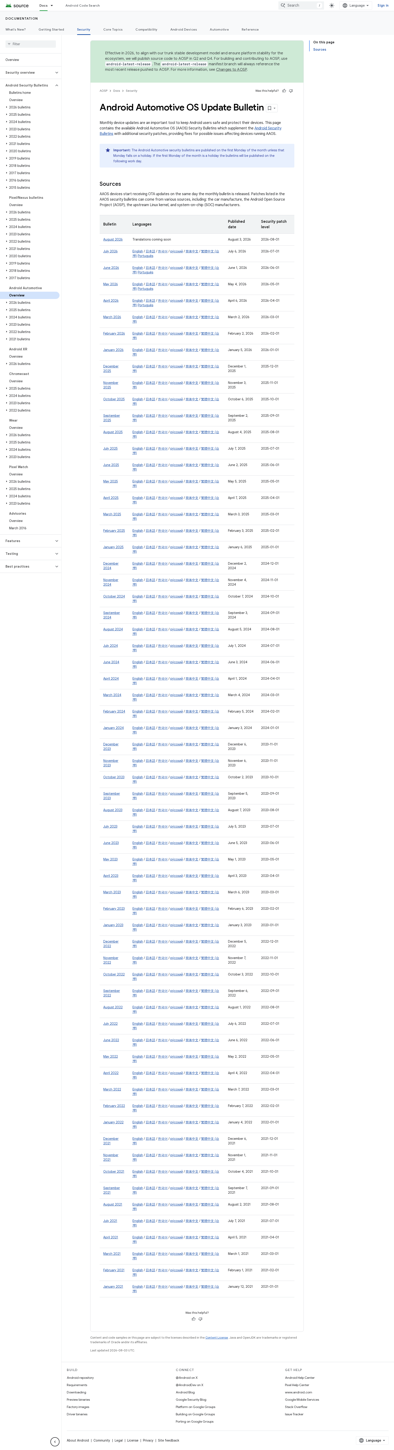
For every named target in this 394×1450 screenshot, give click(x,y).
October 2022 (114, 974)
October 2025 (114, 399)
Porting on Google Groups (194, 1421)
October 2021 (113, 1171)
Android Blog (185, 1392)
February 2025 (114, 531)
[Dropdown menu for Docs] (54, 5)
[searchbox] (30, 44)
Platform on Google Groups (195, 1407)
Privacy (148, 1440)
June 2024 (111, 662)
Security (84, 29)
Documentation (21, 18)
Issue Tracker (294, 1414)
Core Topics (113, 29)
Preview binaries (78, 1400)
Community (101, 1440)
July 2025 (110, 448)
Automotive (219, 29)
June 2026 (111, 268)
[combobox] (301, 5)
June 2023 (111, 843)
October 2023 (113, 777)
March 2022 (112, 1089)
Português (145, 256)
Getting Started (51, 29)
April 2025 (111, 498)
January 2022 (113, 1122)
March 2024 (112, 695)
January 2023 (113, 925)
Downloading (76, 1392)
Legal (119, 1440)
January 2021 (113, 1287)
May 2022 (110, 1056)
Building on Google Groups (195, 1414)
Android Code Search (82, 5)
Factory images (78, 1407)
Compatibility (146, 29)
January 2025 (113, 547)
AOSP (103, 91)
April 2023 (110, 876)
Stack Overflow (296, 1407)
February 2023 (114, 909)
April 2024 (111, 678)
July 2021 (110, 1221)
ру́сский (176, 251)
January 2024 (113, 728)
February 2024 (114, 711)
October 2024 (114, 596)
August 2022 (113, 1007)
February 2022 (114, 1106)
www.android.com (298, 1392)
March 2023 (112, 892)
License (132, 1440)
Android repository (80, 1378)
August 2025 (113, 432)
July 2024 (110, 646)
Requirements (77, 1385)
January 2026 (113, 350)
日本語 (150, 251)
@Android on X (187, 1378)
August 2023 (112, 810)
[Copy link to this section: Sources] (125, 184)
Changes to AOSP (231, 69)
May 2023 (110, 859)
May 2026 (110, 284)
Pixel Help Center (297, 1385)
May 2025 (110, 481)
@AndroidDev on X (189, 1385)
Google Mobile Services (302, 1400)
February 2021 (113, 1270)
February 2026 (114, 333)
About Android (78, 1440)
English (137, 251)
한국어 (163, 251)
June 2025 (111, 465)
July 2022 (110, 1024)
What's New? (15, 29)
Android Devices (183, 29)
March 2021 (112, 1254)
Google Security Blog (191, 1400)
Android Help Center (300, 1378)
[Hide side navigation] (55, 1441)
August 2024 (113, 629)
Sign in (383, 5)
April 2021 (110, 1237)
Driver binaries (77, 1414)
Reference (250, 29)
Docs (43, 5)
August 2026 (113, 239)
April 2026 (111, 301)
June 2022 (111, 1040)
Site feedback (168, 1440)
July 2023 (110, 826)
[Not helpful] (291, 90)
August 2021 (112, 1204)
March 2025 (112, 514)
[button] (27, 72)
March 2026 (112, 317)
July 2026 (110, 251)
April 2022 (111, 1073)
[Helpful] (284, 90)
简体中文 (192, 251)
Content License (216, 1338)
